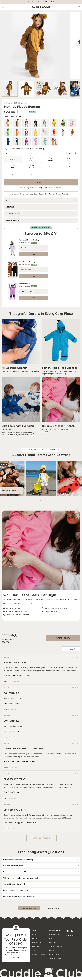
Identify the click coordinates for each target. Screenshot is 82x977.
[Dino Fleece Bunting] (17, 141)
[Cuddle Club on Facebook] (72, 931)
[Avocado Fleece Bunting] (63, 123)
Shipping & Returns (55, 946)
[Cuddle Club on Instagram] (67, 931)
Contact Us (53, 950)
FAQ (50, 938)
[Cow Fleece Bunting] (26, 123)
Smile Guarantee (54, 934)
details (9, 200)
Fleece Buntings (37, 942)
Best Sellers (36, 938)
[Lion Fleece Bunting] (8, 123)
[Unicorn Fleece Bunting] (45, 132)
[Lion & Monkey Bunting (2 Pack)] (54, 141)
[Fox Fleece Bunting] (17, 132)
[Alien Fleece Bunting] (8, 132)
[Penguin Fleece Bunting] (36, 123)
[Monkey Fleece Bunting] (17, 123)
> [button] (41, 838)
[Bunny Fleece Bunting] (72, 123)
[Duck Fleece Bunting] (54, 123)
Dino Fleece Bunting (11, 703)
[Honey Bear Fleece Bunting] (54, 132)
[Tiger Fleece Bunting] (26, 132)
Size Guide (10, 207)
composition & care (14, 214)
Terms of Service (55, 958)
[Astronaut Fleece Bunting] (63, 132)
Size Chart (74, 153)
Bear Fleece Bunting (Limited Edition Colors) (20, 762)
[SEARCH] (6, 7)
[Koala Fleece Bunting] (45, 123)
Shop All (35, 934)
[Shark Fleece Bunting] (36, 132)
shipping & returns (13, 220)
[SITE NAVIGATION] (3, 7)
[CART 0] (79, 7)
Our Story (52, 942)
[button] (33, 500)
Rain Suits (35, 946)
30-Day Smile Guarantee (54, 188)
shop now (49, 2)
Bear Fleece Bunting (9, 490)
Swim (34, 950)
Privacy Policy (54, 954)
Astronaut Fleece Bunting (13, 675)
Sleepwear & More (38, 954)
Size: (22, 248)
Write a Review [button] (63, 638)
